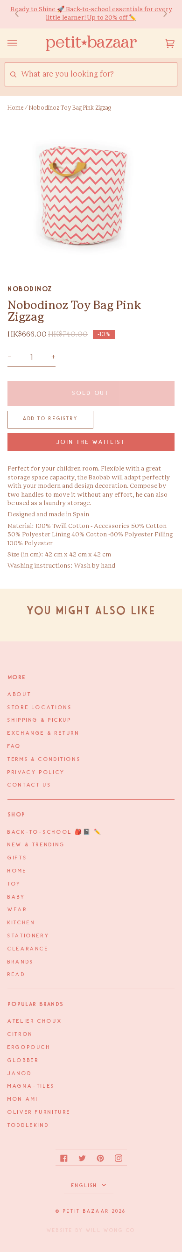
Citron (20, 1034)
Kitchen (21, 923)
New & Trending (36, 845)
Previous (21, 14)
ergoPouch (29, 1047)
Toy (14, 884)
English (85, 1186)
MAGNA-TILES (31, 1086)
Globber (23, 1060)
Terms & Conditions (44, 759)
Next (161, 14)
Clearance (28, 949)
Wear (17, 910)
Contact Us (29, 785)
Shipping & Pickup (39, 720)
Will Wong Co (110, 1230)
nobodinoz (29, 289)
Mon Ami (22, 1099)
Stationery (28, 936)
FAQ (14, 746)
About (19, 694)
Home (15, 108)
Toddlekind (28, 1125)
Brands (20, 962)
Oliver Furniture (39, 1112)
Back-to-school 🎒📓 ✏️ (54, 832)
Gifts (17, 858)
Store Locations (39, 707)
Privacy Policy (36, 772)
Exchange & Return (43, 733)
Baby (16, 897)
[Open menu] (21, 43)
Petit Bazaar (86, 1211)
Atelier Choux (34, 1021)
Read (16, 975)
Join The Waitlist (91, 442)
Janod (19, 1073)
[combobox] (98, 74)
